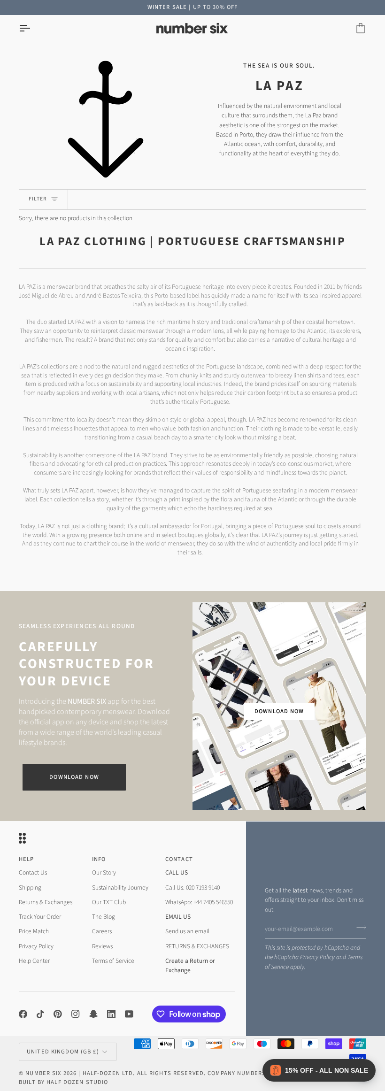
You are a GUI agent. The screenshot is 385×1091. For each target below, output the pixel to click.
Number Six (43, 1073)
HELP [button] (26, 859)
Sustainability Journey (120, 887)
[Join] (358, 927)
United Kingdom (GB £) (63, 1051)
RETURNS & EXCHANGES (197, 946)
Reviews (102, 946)
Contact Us (33, 872)
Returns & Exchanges (45, 902)
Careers (102, 931)
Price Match (34, 931)
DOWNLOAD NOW (279, 711)
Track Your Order (40, 916)
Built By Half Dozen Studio (63, 1082)
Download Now (74, 777)
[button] (319, 1070)
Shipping (30, 887)
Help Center (34, 960)
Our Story (104, 872)
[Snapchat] (93, 1014)
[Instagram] (75, 1014)
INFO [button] (99, 859)
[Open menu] (33, 28)
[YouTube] (129, 1014)
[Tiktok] (40, 1014)
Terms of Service (113, 960)
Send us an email (187, 931)
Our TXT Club (109, 902)
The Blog (103, 916)
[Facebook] (23, 1014)
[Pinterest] (58, 1014)
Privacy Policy (317, 957)
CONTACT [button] (179, 859)
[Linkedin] (111, 1014)
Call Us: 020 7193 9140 (192, 887)
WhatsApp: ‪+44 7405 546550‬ (199, 902)
